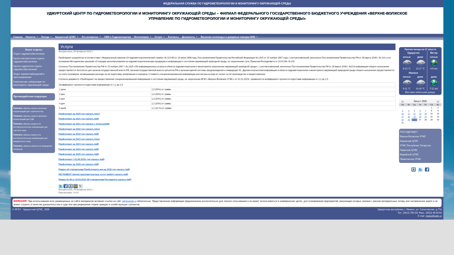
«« (402, 101)
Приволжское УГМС (410, 159)
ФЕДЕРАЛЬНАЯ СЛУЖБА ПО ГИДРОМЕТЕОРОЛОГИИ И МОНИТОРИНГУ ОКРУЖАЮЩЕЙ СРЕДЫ (227, 3)
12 (414, 114)
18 (409, 117)
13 (420, 114)
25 (409, 120)
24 (403, 120)
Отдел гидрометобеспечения (29, 53)
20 (420, 117)
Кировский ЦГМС (409, 141)
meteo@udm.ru (434, 216)
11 (409, 114)
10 (403, 114)
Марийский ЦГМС (409, 154)
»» (438, 101)
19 (414, 117)
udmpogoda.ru (129, 201)
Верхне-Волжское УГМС (413, 136)
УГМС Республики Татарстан (415, 145)
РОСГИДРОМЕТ (409, 132)
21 (426, 117)
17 (403, 117)
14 (426, 114)
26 (414, 120)
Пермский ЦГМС (409, 150)
